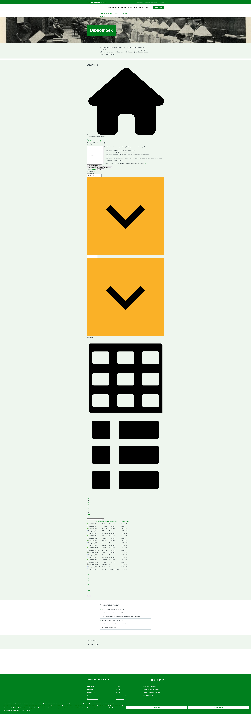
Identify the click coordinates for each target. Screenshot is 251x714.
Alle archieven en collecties (113, 13)
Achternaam (105, 521)
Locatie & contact (139, 2)
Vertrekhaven (99, 167)
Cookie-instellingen (25, 710)
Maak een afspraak (158, 7)
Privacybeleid (6, 710)
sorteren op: (90, 173)
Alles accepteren (218, 707)
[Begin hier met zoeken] (126, 134)
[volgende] (88, 516)
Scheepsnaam (108, 167)
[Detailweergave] (125, 493)
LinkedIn (91, 644)
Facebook (88, 644)
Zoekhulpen (123, 7)
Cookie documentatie (15, 710)
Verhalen (136, 7)
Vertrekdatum (125, 521)
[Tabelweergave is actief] (125, 415)
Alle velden (90, 145)
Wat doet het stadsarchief (151, 2)
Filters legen (100, 169)
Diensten (130, 7)
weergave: (90, 337)
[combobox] (148, 7)
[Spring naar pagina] (103, 519)
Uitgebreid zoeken (96, 165)
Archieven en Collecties (113, 7)
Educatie (141, 7)
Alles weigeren (156, 707)
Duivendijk (93, 169)
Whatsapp (98, 644)
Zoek (88, 165)
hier (145, 163)
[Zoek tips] (103, 155)
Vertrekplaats (91, 167)
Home (101, 13)
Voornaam (99, 521)
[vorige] (88, 496)
